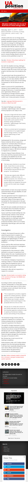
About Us (5, 447)
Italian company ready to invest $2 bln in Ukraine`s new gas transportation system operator (13, 357)
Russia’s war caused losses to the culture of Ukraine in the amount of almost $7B (16, 431)
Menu (5, 11)
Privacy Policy (6, 451)
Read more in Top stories (14, 438)
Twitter (5, 381)
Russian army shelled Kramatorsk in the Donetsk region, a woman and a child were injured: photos (14, 424)
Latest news (15, 33)
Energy (21, 31)
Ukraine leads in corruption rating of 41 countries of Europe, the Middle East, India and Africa (13, 276)
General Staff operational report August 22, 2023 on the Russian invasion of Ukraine (13, 397)
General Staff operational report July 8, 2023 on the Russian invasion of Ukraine (16, 408)
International (5, 33)
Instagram (6, 383)
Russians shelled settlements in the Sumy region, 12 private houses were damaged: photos (16, 415)
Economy (15, 31)
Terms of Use (6, 449)
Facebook (6, 379)
